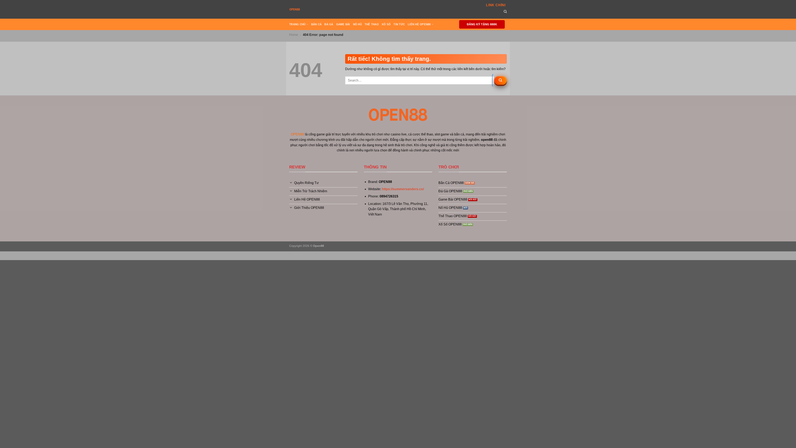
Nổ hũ (357, 24)
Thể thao (372, 24)
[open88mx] (294, 9)
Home (293, 35)
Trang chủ (297, 24)
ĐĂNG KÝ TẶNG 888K (482, 24)
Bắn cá (316, 24)
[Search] (505, 12)
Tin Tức (399, 24)
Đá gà (328, 24)
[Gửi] (500, 80)
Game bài (343, 24)
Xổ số (386, 24)
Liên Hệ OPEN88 (419, 24)
